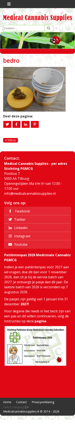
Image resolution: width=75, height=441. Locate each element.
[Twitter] (7, 124)
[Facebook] (16, 124)
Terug (11, 140)
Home (7, 402)
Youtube (20, 244)
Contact (21, 402)
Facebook (21, 211)
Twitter (19, 219)
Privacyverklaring (43, 402)
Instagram (21, 236)
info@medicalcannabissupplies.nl (30, 193)
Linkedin (20, 227)
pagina (40, 321)
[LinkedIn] (26, 124)
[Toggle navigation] (8, 4)
